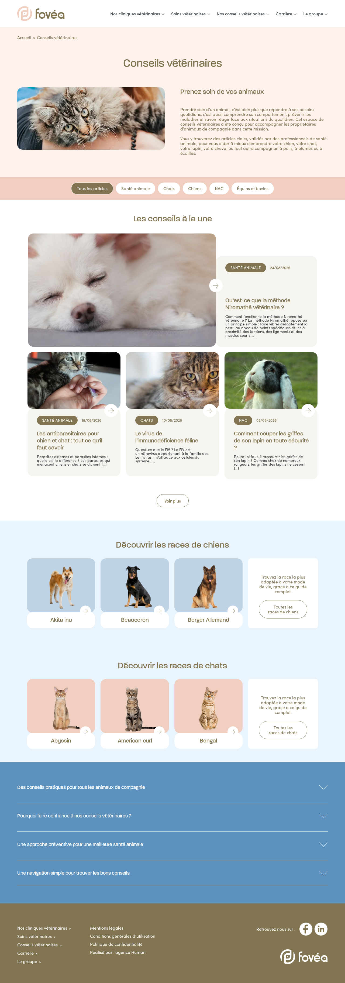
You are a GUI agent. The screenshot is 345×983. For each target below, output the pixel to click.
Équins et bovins (252, 188)
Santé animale (135, 188)
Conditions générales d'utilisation (122, 936)
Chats (169, 188)
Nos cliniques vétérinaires (42, 928)
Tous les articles (92, 188)
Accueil (24, 37)
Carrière (25, 953)
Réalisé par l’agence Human (118, 952)
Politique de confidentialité (116, 944)
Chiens (194, 188)
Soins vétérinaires (34, 936)
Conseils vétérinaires (37, 944)
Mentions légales (106, 928)
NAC (219, 188)
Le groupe (27, 961)
